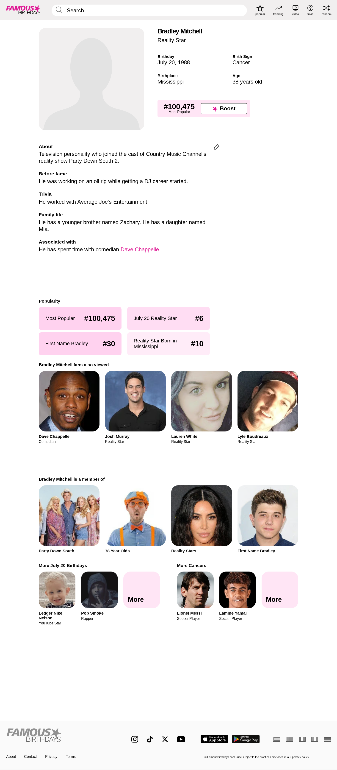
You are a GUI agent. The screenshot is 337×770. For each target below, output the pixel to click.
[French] (302, 739)
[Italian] (314, 739)
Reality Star (171, 40)
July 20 (166, 62)
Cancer (241, 62)
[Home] (59, 735)
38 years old (247, 82)
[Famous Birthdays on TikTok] (149, 739)
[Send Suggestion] (216, 148)
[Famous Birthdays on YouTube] (182, 739)
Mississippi (170, 82)
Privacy (51, 757)
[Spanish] (276, 739)
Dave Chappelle (140, 249)
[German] (327, 739)
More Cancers (191, 565)
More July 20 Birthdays (63, 565)
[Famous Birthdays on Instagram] (134, 739)
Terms (71, 757)
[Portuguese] (289, 739)
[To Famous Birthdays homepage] (23, 9)
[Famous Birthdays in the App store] (214, 739)
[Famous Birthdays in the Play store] (246, 739)
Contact (30, 757)
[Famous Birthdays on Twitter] (165, 739)
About (11, 757)
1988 (184, 62)
